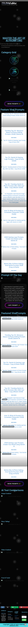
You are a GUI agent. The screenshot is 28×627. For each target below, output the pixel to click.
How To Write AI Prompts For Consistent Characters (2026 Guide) (14, 212)
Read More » (14, 137)
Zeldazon (3, 610)
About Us (3, 613)
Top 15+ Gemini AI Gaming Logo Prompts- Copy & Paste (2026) (14, 159)
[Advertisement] (14, 21)
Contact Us (17, 619)
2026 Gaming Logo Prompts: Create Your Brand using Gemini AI (14, 238)
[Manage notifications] (25, 624)
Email (23, 615)
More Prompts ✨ (14, 104)
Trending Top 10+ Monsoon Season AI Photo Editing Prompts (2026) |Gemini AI (14, 132)
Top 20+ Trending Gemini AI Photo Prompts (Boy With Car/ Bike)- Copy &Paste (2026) (14, 185)
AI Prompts (10, 615)
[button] (23, 3)
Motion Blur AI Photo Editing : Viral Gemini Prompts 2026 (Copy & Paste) (14, 265)
